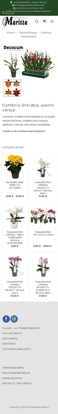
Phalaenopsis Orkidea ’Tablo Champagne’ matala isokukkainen (15, 238)
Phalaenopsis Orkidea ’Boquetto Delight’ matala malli (14, 287)
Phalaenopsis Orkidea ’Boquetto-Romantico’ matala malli (43, 287)
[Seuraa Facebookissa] (6, 319)
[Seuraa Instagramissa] (14, 319)
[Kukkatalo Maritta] (16, 21)
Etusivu (11, 32)
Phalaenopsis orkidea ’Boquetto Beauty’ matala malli (43, 188)
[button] (36, 21)
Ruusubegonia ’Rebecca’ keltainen (14, 185)
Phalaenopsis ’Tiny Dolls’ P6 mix (43, 233)
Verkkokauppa (28, 32)
